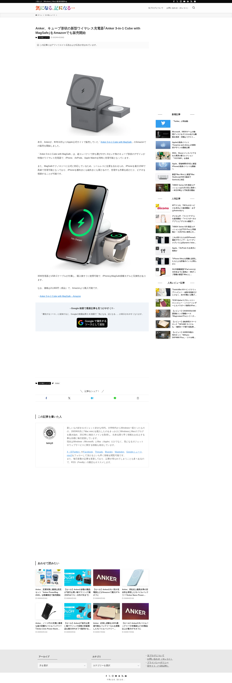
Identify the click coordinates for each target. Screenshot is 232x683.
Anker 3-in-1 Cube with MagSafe (116, 142)
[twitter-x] (177, 1)
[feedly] (188, 1)
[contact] (195, 1)
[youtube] (184, 1)
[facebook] (174, 1)
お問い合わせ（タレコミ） (160, 659)
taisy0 (49, 443)
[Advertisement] (92, 59)
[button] (46, 398)
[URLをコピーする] (138, 398)
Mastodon (119, 452)
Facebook (88, 452)
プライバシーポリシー (158, 662)
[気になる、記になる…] (55, 8)
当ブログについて (155, 655)
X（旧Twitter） (74, 452)
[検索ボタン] (194, 8)
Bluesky (109, 452)
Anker (57, 383)
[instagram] (181, 1)
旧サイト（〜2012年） (158, 666)
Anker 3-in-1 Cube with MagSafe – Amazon (60, 296)
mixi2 (69, 455)
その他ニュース (44, 37)
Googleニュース (134, 452)
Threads (99, 452)
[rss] (191, 1)
